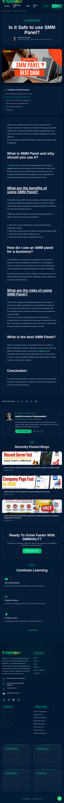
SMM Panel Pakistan (39, 724)
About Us (35, 6)
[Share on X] (22, 401)
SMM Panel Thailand (39, 720)
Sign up (57, 6)
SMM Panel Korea (39, 730)
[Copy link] (36, 401)
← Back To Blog (32, 630)
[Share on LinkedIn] (27, 401)
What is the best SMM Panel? (14, 106)
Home (4, 11)
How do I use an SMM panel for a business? (18, 100)
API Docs (36, 667)
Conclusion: (9, 110)
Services (7, 6)
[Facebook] (42, 431)
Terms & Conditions (39, 670)
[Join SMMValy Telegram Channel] (18, 700)
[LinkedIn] (34, 431)
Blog (28, 6)
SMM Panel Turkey (39, 727)
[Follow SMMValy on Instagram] (9, 700)
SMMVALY (43, 351)
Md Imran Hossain (24, 37)
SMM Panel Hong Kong (40, 733)
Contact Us (37, 673)
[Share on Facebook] (18, 401)
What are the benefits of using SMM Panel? (18, 97)
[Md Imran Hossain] (14, 39)
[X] (38, 431)
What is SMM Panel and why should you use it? (19, 94)
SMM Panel (13, 165)
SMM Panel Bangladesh (40, 711)
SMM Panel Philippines (40, 717)
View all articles (22, 431)
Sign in (46, 6)
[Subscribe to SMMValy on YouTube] (14, 700)
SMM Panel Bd (16, 6)
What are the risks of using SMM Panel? (17, 103)
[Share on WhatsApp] (31, 401)
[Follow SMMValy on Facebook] (4, 700)
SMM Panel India (38, 714)
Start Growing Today (32, 550)
